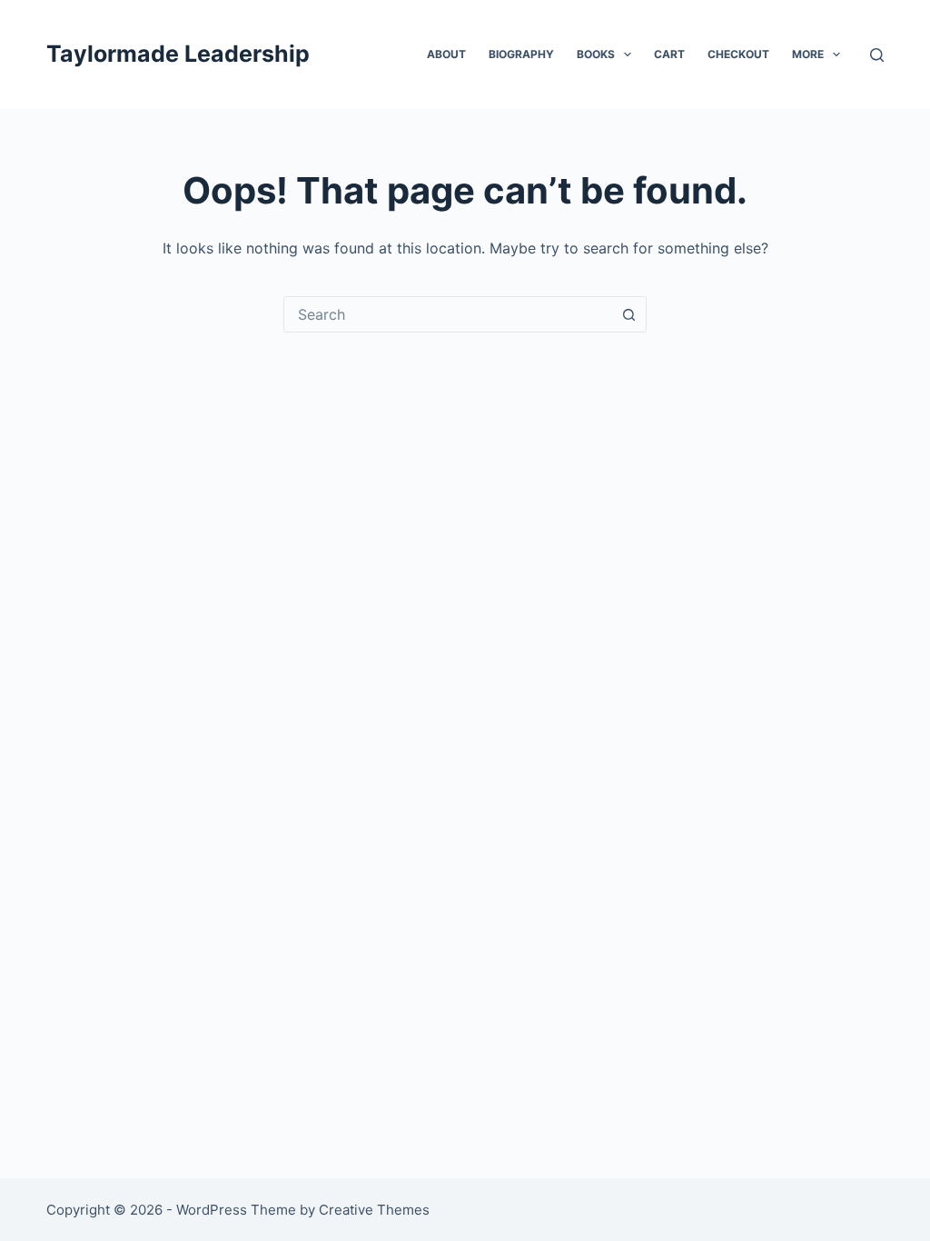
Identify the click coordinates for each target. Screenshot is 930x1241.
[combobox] (447, 314)
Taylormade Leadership (178, 53)
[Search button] (628, 314)
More (808, 54)
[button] (627, 54)
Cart (669, 54)
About (446, 54)
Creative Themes (374, 1209)
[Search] (877, 55)
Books (596, 54)
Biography (521, 54)
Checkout (738, 54)
